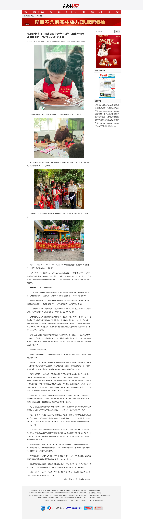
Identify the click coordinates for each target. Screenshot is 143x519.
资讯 (34, 12)
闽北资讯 (39, 16)
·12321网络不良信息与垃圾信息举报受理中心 (99, 495)
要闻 (25, 12)
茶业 (84, 12)
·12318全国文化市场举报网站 (95, 500)
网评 (117, 12)
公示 (108, 12)
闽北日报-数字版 (100, 70)
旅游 (59, 12)
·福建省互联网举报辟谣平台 (95, 498)
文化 (67, 12)
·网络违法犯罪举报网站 (94, 490)
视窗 (92, 12)
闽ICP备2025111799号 (80, 492)
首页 (32, 16)
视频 (42, 12)
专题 (100, 12)
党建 (50, 12)
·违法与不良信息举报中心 (94, 493)
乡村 (75, 12)
